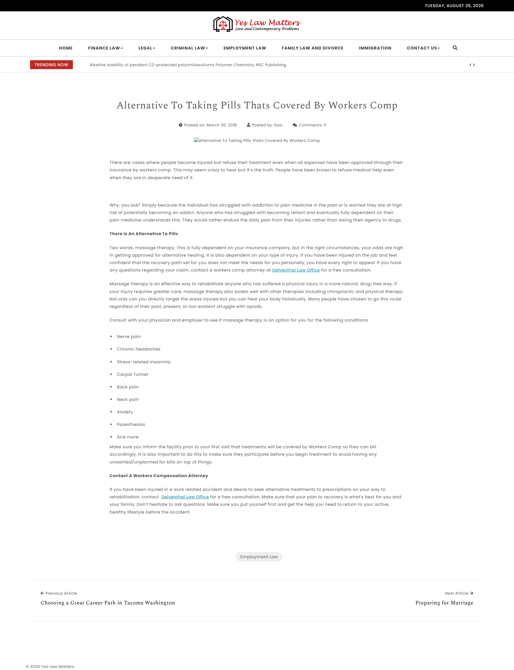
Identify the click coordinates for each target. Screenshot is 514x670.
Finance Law (104, 48)
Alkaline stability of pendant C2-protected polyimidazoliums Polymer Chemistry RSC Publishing (188, 65)
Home (66, 48)
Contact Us (422, 48)
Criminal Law (188, 48)
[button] (470, 65)
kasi (279, 125)
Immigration (375, 48)
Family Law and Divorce (313, 48)
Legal (145, 48)
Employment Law (244, 48)
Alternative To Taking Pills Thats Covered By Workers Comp (256, 106)
